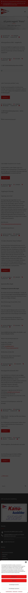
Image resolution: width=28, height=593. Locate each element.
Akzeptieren (14, 576)
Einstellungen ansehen (14, 584)
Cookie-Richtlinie (9, 591)
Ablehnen (14, 580)
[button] (26, 562)
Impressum (20, 591)
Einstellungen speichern (14, 588)
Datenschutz (15, 591)
